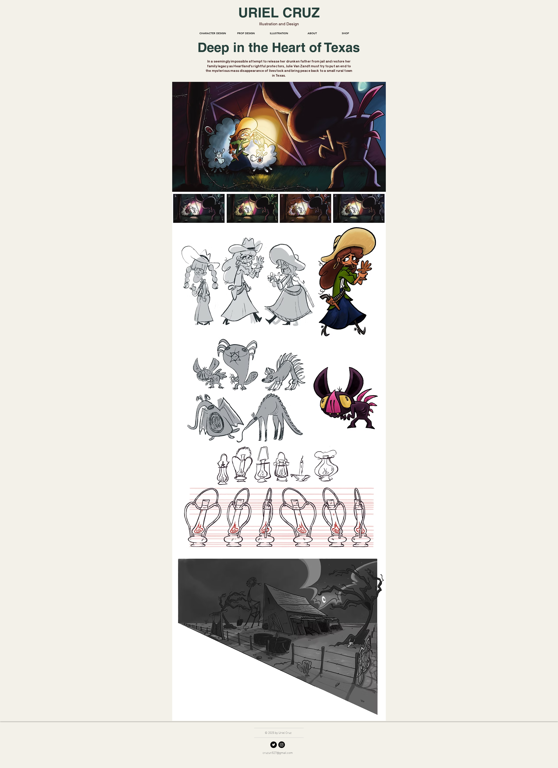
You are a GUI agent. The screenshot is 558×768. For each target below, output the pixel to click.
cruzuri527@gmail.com (278, 753)
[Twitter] (273, 744)
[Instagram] (281, 744)
